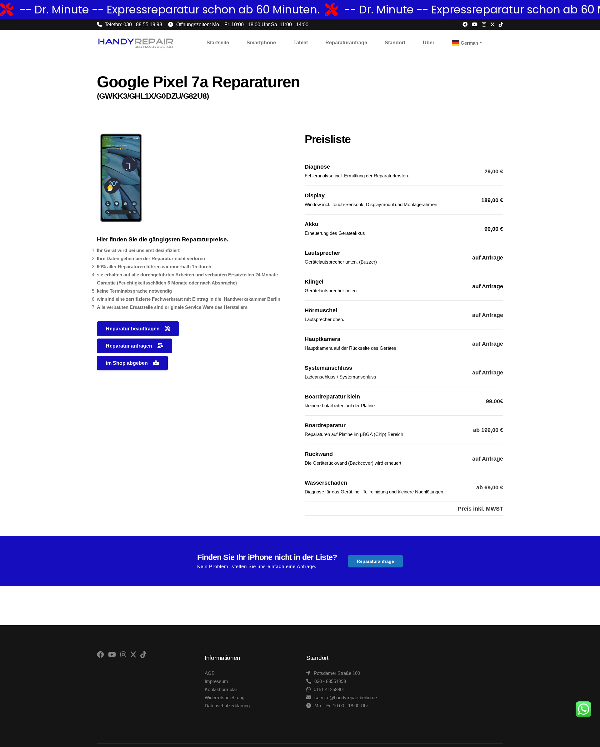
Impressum (216, 681)
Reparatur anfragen (129, 346)
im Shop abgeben (127, 363)
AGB (210, 673)
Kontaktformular (221, 689)
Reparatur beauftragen (133, 328)
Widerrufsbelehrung (224, 697)
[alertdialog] (300, 9)
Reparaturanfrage (375, 561)
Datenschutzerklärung (227, 705)
